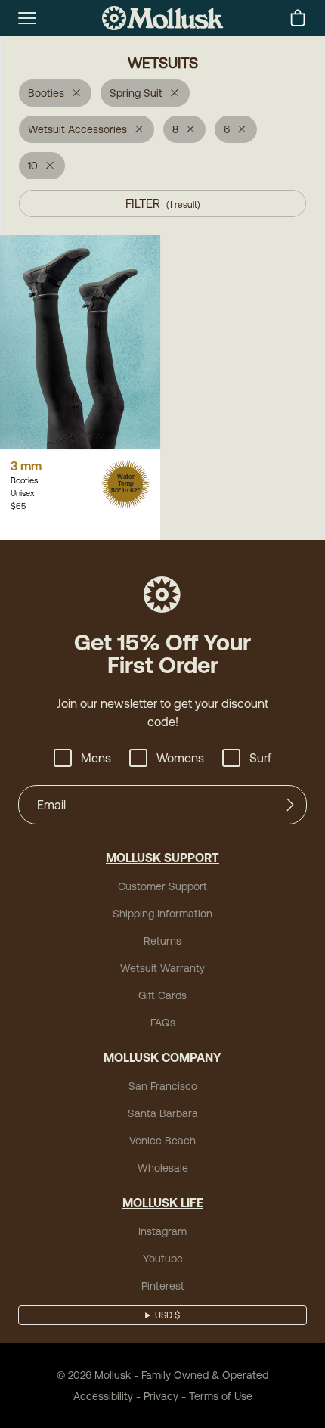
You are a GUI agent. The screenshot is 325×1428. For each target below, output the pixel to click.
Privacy (161, 1396)
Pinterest (162, 1286)
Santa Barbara (163, 1113)
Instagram (162, 1231)
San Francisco (162, 1086)
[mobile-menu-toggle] (27, 18)
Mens (96, 758)
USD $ (167, 1315)
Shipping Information (162, 914)
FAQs (162, 1023)
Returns (162, 941)
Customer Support (162, 886)
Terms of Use (220, 1396)
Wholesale (163, 1168)
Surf (260, 758)
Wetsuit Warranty (162, 968)
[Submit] (290, 805)
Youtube (163, 1259)
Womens (180, 758)
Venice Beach (162, 1141)
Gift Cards (162, 995)
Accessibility (103, 1396)
